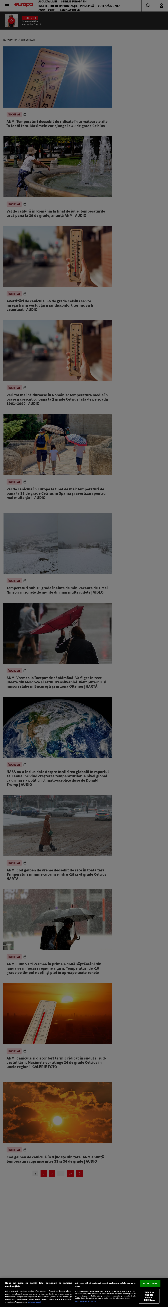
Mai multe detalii (34, 1302)
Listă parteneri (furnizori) (85, 1301)
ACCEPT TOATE (150, 1283)
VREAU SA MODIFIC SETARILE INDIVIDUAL (149, 1296)
